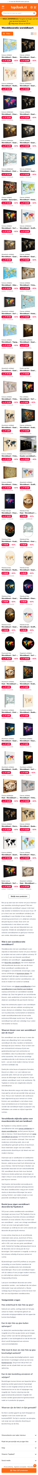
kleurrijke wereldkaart (12, 963)
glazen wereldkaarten (23, 986)
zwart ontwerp (27, 960)
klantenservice (7, 1363)
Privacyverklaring (8, 1467)
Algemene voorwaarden (20, 1467)
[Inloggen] (31, 7)
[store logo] (19, 7)
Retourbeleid (30, 1467)
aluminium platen (23, 973)
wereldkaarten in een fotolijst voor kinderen (17, 989)
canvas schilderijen (25, 1128)
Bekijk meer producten (19, 896)
